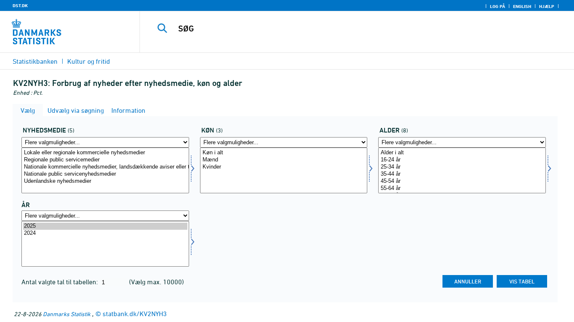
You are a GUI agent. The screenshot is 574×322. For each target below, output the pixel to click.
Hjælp (546, 6)
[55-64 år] (462, 188)
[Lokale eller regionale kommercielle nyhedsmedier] (105, 152)
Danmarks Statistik (66, 313)
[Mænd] (284, 160)
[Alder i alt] (462, 152)
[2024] (105, 233)
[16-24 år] (462, 160)
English (522, 6)
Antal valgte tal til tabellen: (60, 282)
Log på (497, 6)
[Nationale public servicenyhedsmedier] (105, 174)
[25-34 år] (462, 167)
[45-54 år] (462, 181)
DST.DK (20, 5)
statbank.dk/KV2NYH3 (135, 313)
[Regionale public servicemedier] (105, 160)
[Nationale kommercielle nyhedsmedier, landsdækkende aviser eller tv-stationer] (105, 167)
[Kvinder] (284, 167)
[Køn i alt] (284, 152)
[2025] (105, 226)
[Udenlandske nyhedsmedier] (105, 181)
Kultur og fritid (88, 61)
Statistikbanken (35, 61)
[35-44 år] (462, 174)
